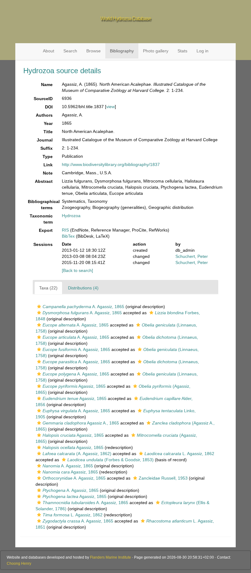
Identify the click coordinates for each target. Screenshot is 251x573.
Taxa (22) (48, 287)
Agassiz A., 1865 (81, 422)
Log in (202, 50)
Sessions (43, 244)
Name (47, 84)
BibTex (68, 236)
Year (48, 123)
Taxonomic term (41, 218)
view (110, 106)
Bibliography (122, 50)
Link (48, 164)
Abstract (44, 181)
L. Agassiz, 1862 (179, 453)
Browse (93, 50)
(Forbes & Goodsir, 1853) (110, 459)
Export (46, 230)
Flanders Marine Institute (110, 557)
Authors (44, 115)
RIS (65, 230)
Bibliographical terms (42, 204)
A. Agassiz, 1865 (83, 306)
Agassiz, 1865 (74, 386)
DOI (49, 106)
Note (48, 173)
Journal (45, 140)
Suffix (46, 148)
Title (48, 131)
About (48, 50)
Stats (182, 50)
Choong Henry (19, 563)
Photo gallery (155, 50)
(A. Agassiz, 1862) (77, 453)
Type (48, 156)
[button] (39, 306)
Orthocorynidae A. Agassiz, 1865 (74, 478)
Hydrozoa (71, 215)
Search (70, 50)
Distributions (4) (83, 287)
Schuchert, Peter (191, 256)
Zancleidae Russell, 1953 (163, 478)
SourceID (43, 98)
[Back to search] (77, 270)
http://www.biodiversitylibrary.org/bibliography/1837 (111, 164)
